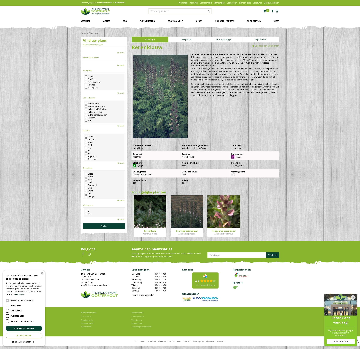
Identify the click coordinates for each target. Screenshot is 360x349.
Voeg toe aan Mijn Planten (267, 45)
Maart (90, 142)
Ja (88, 211)
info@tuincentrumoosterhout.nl (95, 285)
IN (89, 254)
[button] (24, 341)
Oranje (91, 196)
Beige (90, 174)
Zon (89, 121)
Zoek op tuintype (223, 39)
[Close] (353, 297)
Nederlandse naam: (91, 58)
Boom (91, 76)
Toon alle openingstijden (142, 295)
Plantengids (150, 39)
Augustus (92, 156)
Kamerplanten (137, 316)
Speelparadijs (87, 320)
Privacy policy (198, 341)
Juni (89, 151)
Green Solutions (164, 341)
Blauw (90, 177)
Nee (90, 214)
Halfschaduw (93, 104)
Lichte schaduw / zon (97, 115)
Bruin (90, 179)
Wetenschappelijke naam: (93, 45)
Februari (91, 139)
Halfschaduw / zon (96, 106)
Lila (89, 194)
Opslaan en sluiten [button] (24, 328)
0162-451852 (87, 282)
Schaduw (92, 118)
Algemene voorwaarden (215, 341)
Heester (91, 85)
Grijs (90, 188)
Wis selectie (120, 53)
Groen (90, 191)
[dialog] (24, 308)
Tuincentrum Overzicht (182, 341)
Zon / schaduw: (89, 98)
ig (277, 11)
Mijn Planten (260, 39)
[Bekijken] (266, 11)
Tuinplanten (136, 320)
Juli (89, 153)
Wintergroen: (88, 205)
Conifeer (91, 79)
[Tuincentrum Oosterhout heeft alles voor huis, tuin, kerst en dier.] (95, 11)
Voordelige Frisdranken (141, 326)
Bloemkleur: (88, 168)
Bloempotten (136, 323)
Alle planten (187, 39)
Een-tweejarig (94, 82)
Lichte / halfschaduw (97, 109)
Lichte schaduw (95, 112)
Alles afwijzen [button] (24, 335)
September (93, 159)
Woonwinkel (86, 326)
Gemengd (92, 185)
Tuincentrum (86, 316)
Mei (89, 148)
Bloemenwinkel (87, 323)
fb (272, 11)
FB (83, 254)
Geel (90, 182)
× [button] (42, 273)
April (90, 145)
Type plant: (87, 70)
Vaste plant (93, 88)
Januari (91, 137)
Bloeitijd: (86, 131)
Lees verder (19, 294)
